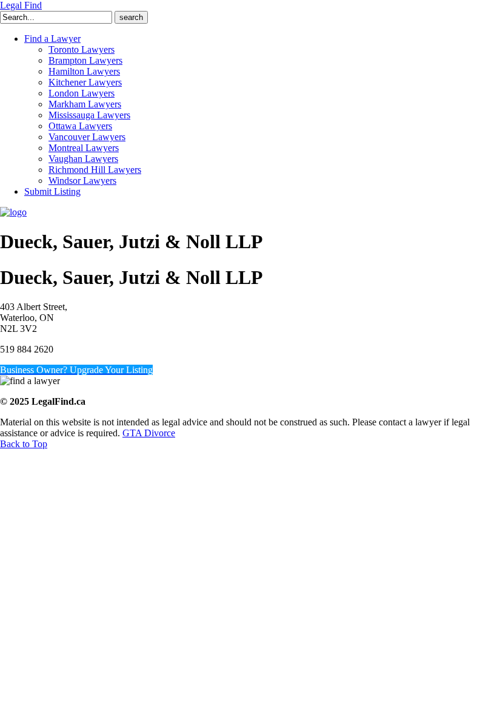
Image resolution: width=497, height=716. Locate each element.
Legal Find (21, 5)
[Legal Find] (13, 212)
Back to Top (23, 444)
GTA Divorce (148, 433)
